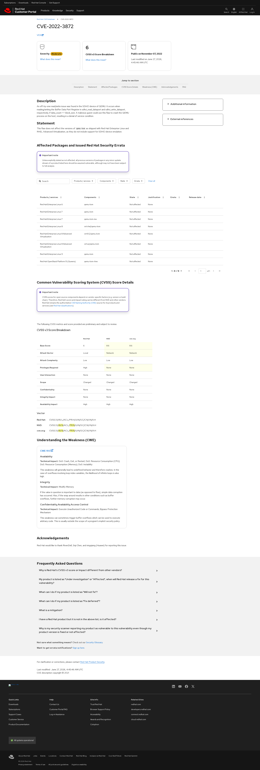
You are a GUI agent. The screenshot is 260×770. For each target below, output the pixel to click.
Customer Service (16, 719)
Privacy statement (25, 764)
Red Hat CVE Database (46, 19)
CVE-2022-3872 (67, 19)
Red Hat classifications (63, 305)
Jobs (35, 756)
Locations (52, 756)
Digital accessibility (79, 764)
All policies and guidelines (58, 764)
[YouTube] (180, 687)
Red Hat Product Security (92, 662)
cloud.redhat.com (138, 719)
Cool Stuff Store (115, 756)
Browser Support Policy (100, 709)
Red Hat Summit (131, 756)
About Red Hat (24, 756)
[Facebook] (186, 687)
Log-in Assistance (56, 714)
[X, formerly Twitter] (193, 687)
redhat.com (136, 704)
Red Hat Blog (81, 756)
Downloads (23, 2)
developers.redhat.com (141, 709)
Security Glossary (94, 642)
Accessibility (95, 714)
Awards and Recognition (100, 719)
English (234, 12)
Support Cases (15, 714)
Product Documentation (19, 724)
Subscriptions (10, 2)
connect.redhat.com (139, 714)
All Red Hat (243, 12)
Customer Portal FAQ (58, 709)
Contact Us (54, 704)
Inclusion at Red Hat (97, 756)
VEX (39, 35)
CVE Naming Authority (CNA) (83, 303)
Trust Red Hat (96, 704)
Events (42, 756)
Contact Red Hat (66, 756)
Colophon (94, 724)
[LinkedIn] (173, 687)
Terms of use (40, 764)
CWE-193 (45, 450)
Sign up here (78, 647)
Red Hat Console (39, 2)
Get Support (54, 2)
